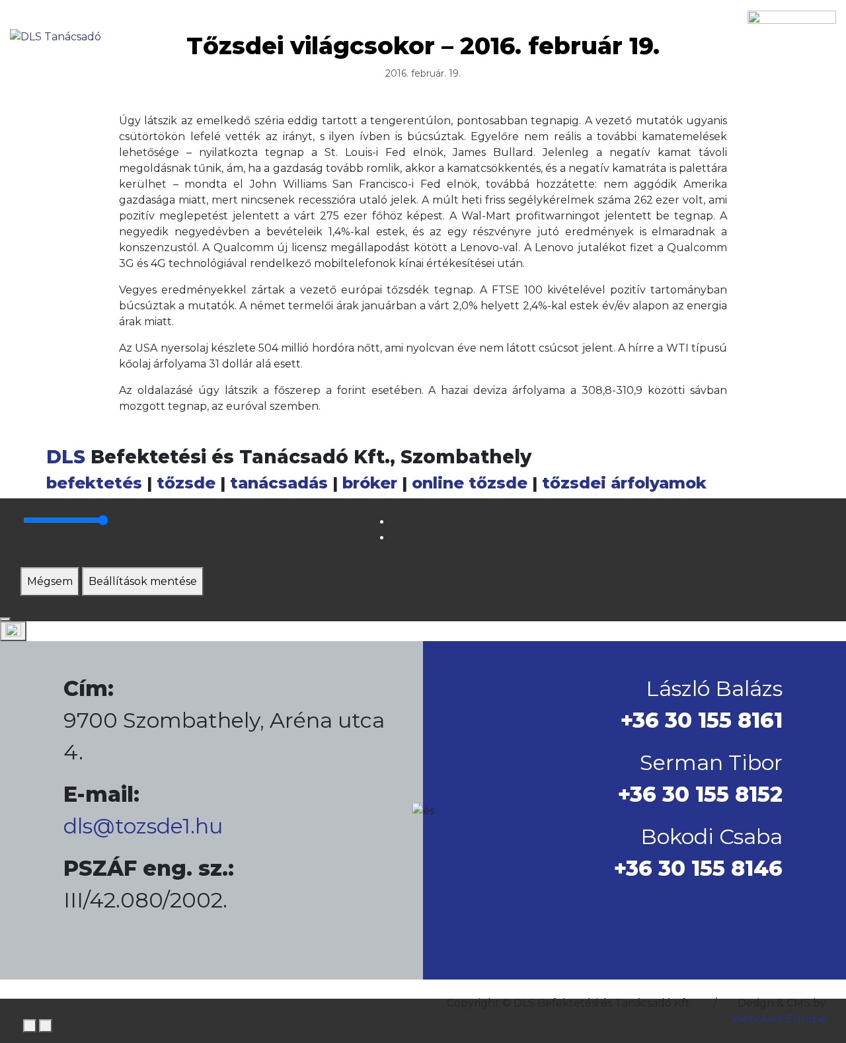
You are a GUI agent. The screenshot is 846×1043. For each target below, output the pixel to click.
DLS (65, 456)
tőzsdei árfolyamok (624, 482)
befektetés (94, 482)
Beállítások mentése (143, 581)
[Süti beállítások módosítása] (13, 631)
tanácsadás (279, 482)
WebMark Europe (778, 1019)
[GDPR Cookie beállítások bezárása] (5, 619)
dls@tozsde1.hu (143, 826)
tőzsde (186, 482)
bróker (369, 482)
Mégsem (50, 581)
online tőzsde (469, 482)
